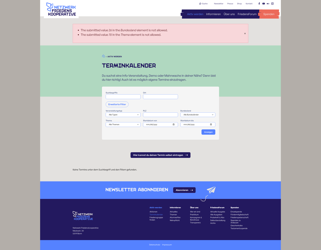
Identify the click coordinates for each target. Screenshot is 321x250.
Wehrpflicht (175, 220)
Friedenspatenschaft (240, 217)
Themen (173, 214)
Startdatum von (150, 120)
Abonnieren (182, 190)
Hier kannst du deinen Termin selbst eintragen (158, 155)
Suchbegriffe (111, 93)
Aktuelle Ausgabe (217, 212)
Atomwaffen (175, 217)
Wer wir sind (195, 212)
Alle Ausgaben (216, 214)
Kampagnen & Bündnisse (196, 218)
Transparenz (195, 223)
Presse (230, 3)
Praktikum (194, 214)
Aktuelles (174, 212)
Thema (109, 120)
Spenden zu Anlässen (236, 221)
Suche (205, 3)
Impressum (167, 245)
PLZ (144, 111)
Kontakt (249, 3)
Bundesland (185, 111)
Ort (144, 93)
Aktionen (153, 212)
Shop (239, 3)
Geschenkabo (237, 225)
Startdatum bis (187, 120)
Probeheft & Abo (217, 217)
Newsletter (218, 3)
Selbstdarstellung (217, 220)
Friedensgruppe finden (156, 218)
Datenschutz (154, 245)
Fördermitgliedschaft (240, 214)
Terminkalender (156, 214)
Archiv (213, 223)
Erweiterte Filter (117, 104)
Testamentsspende (239, 228)
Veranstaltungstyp (114, 111)
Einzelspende (236, 212)
